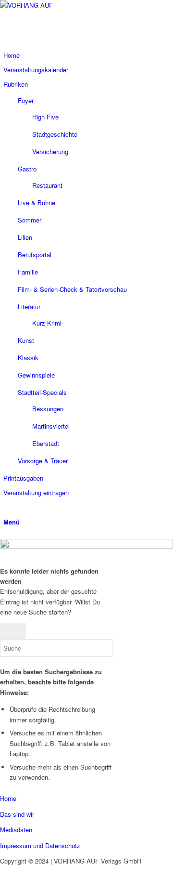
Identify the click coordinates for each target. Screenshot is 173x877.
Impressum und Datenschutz (40, 845)
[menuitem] (84, 55)
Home (8, 798)
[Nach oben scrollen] (2, 871)
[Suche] (5, 506)
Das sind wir (17, 814)
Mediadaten (16, 829)
